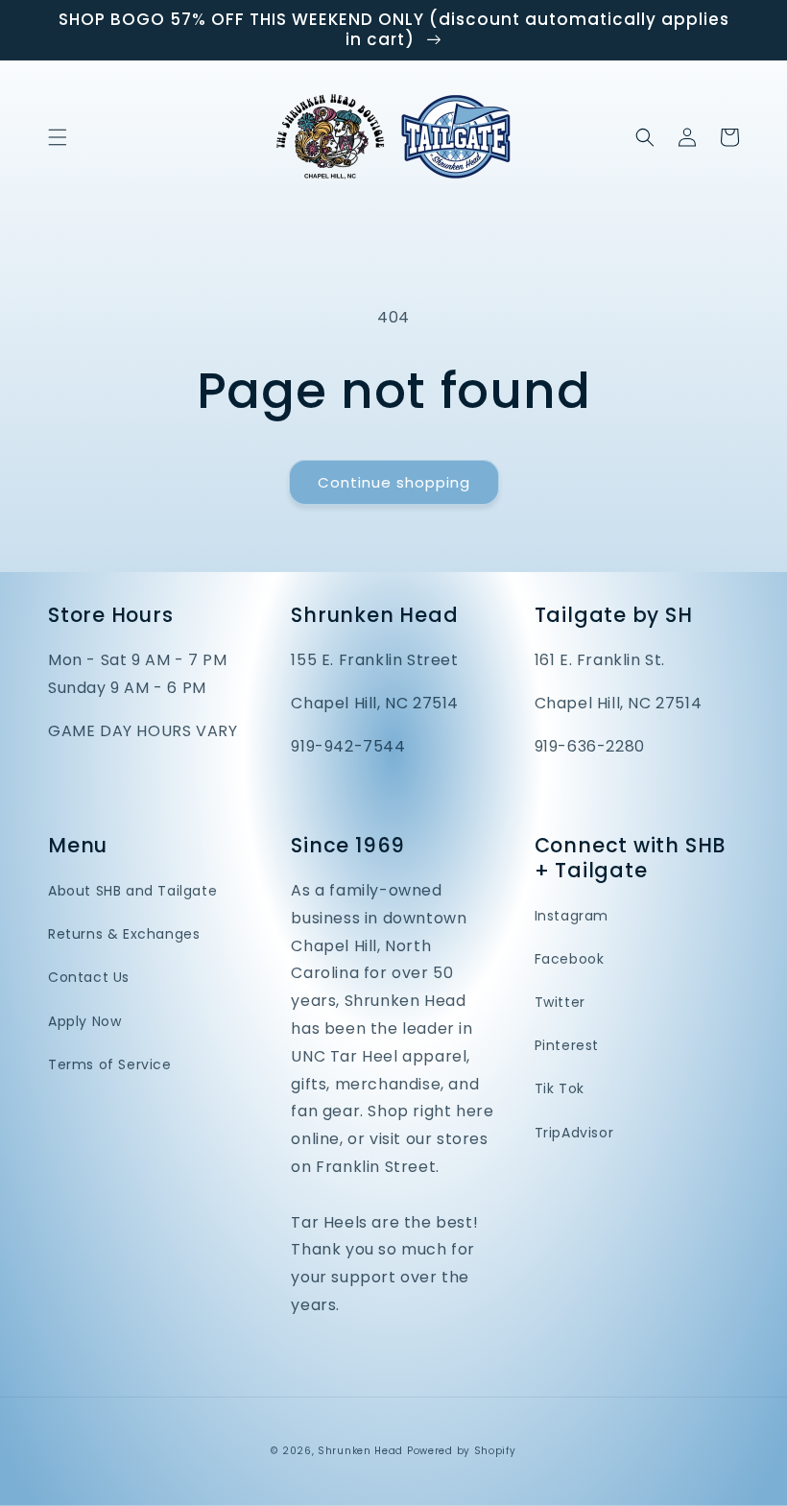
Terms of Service (110, 1064)
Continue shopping (394, 482)
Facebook (570, 958)
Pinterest (567, 1045)
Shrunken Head (360, 1451)
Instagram (571, 915)
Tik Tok (559, 1088)
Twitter (560, 1002)
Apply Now (84, 1021)
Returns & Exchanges (124, 934)
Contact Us (89, 977)
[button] (57, 137)
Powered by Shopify (461, 1451)
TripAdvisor (574, 1132)
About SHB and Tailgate (132, 890)
